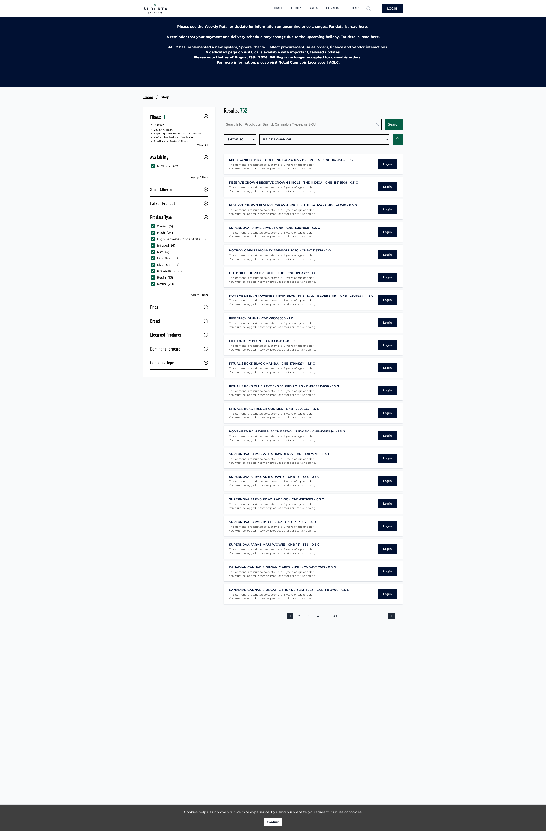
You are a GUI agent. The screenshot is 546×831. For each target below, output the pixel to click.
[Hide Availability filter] (205, 157)
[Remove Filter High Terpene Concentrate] (152, 133)
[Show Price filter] (205, 307)
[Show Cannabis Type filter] (205, 362)
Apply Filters (199, 177)
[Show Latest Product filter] (205, 203)
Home (148, 97)
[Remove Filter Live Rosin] (178, 137)
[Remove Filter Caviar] (152, 130)
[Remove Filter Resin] (168, 141)
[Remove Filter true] (152, 124)
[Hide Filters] (205, 116)
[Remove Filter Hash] (164, 130)
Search (394, 124)
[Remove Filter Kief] (152, 137)
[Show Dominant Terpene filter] (205, 348)
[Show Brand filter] (205, 321)
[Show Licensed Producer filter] (205, 334)
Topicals (353, 8)
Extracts (332, 8)
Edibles (296, 8)
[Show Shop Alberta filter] (205, 189)
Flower (278, 8)
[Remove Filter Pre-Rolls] (152, 141)
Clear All (202, 145)
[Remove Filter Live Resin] (161, 137)
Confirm (273, 822)
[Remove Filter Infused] (190, 133)
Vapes (314, 8)
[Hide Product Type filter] (205, 217)
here (362, 27)
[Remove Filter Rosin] (179, 141)
